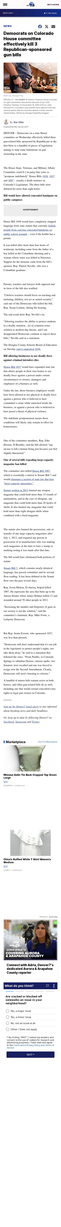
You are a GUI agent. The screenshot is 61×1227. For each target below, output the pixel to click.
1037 (52, 176)
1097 (10, 180)
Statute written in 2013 (16, 490)
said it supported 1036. (28, 349)
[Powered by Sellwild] (53, 917)
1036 (45, 176)
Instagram (20, 721)
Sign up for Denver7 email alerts (21, 706)
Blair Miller (19, 122)
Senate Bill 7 (10, 568)
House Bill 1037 (12, 367)
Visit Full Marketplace (47, 742)
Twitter (35, 721)
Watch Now (52, 5)
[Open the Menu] (5, 4)
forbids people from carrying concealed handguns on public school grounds (30, 230)
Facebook (9, 721)
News (8, 26)
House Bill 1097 (41, 471)
